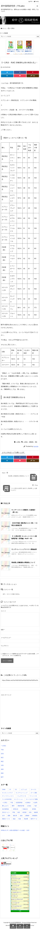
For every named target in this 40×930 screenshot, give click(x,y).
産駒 (9, 815)
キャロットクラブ (7, 792)
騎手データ (34, 819)
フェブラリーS (21, 796)
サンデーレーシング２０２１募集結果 (24, 549)
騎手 (2, 777)
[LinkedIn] (7, 75)
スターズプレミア (16, 889)
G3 (16, 789)
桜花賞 (24, 812)
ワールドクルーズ (16, 906)
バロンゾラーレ (16, 909)
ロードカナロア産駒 (32, 799)
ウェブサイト (5, 645)
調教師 (27, 815)
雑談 (2, 773)
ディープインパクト (8, 796)
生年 (3, 815)
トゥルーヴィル (16, 882)
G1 (10, 789)
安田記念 (15, 809)
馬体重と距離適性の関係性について (23, 562)
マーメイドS (33, 796)
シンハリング (15, 885)
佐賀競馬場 (19, 802)
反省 (2, 753)
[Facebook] (20, 72)
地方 (36, 806)
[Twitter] (7, 72)
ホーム (4, 28)
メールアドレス (6, 637)
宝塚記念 (25, 809)
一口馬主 (12, 28)
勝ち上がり (5, 806)
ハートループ (15, 903)
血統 (2, 769)
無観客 (36, 812)
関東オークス (6, 819)
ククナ (14, 875)
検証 (2, 761)
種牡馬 (15, 815)
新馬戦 (34, 809)
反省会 (29, 806)
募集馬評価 (21, 806)
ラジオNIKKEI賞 (7, 799)
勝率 (13, 806)
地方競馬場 (5, 809)
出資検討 (28, 802)
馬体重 (26, 819)
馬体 (36, 442)
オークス (33, 789)
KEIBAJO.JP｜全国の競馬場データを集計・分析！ (15, 830)
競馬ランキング (5, 865)
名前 (2, 629)
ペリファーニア (16, 878)
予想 (2, 749)
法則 (2, 765)
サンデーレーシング (21, 792)
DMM (3, 789)
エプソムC (24, 789)
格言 (2, 757)
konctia (35, 446)
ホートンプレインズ (17, 899)
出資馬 (35, 802)
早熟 (13, 812)
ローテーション (18, 799)
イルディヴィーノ (16, 892)
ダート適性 (34, 792)
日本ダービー (6, 812)
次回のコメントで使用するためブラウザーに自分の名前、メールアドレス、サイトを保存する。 (21, 654)
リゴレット (15, 896)
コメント (3, 611)
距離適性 (31, 442)
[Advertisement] (16, 709)
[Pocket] (20, 75)
